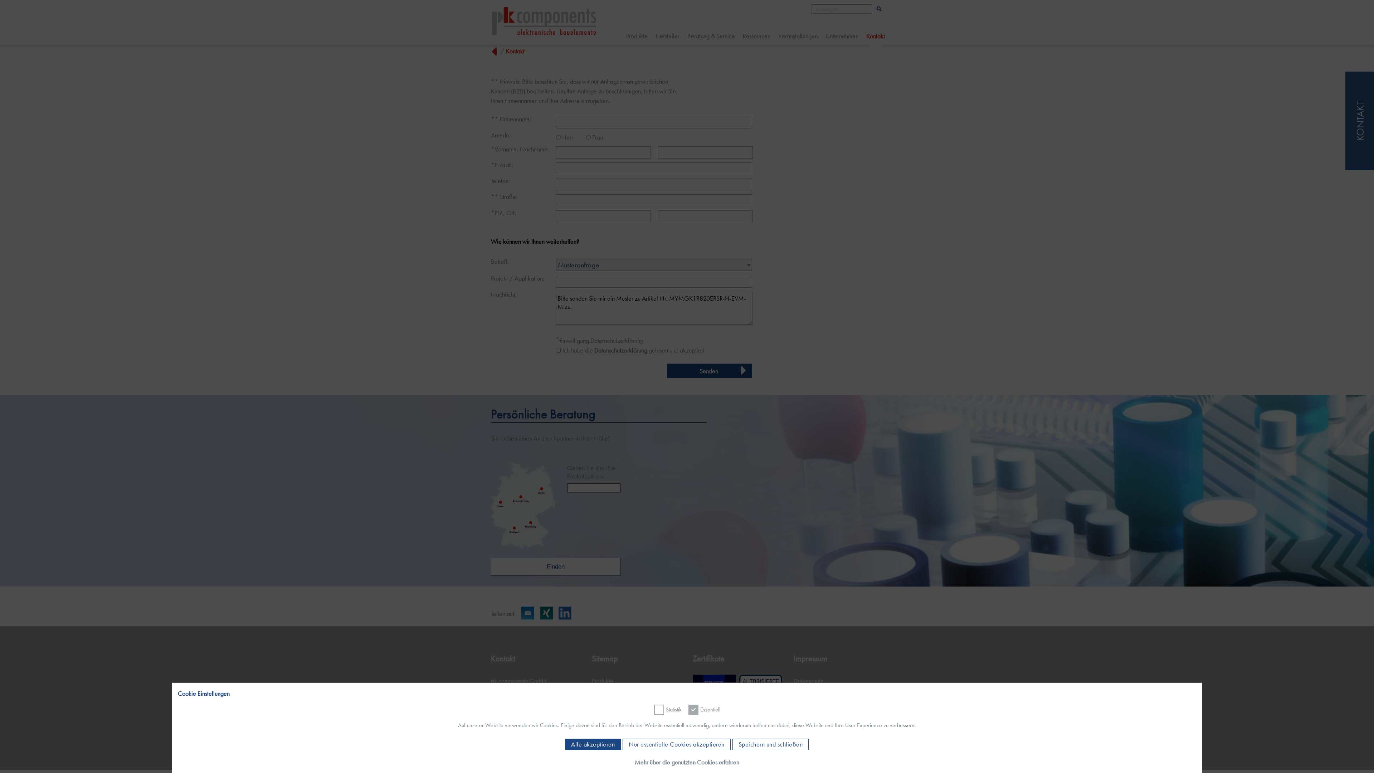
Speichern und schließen (771, 744)
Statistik (674, 709)
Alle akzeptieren (593, 744)
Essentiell (710, 709)
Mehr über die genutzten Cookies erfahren (687, 762)
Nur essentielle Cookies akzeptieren (677, 744)
